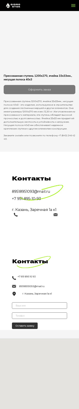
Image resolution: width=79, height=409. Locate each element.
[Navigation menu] (73, 5)
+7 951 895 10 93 (27, 276)
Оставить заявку (24, 325)
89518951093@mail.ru (31, 286)
